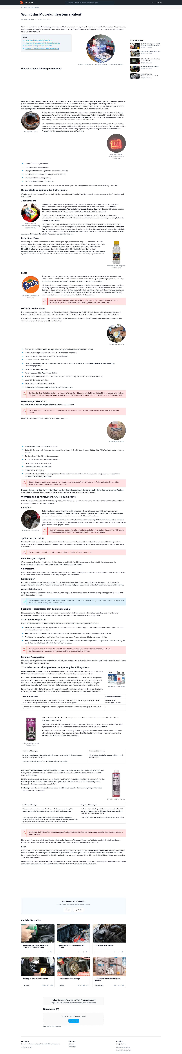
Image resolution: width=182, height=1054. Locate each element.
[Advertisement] (73, 84)
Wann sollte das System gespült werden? (38, 40)
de (152, 3)
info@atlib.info (121, 1044)
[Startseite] (21, 7)
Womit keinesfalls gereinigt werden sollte (38, 46)
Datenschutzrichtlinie (123, 1047)
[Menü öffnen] (147, 2)
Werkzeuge (72, 1046)
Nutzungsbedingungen (123, 1050)
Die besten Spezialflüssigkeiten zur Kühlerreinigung (42, 48)
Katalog (71, 1044)
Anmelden (159, 3)
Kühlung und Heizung (31, 7)
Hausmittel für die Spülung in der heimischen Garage (42, 43)
